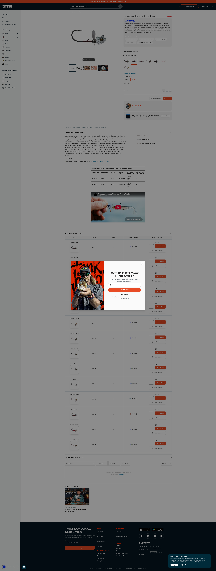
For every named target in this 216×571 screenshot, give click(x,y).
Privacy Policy (194, 561)
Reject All (183, 565)
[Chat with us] (24, 567)
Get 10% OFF (125, 290)
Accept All (174, 565)
